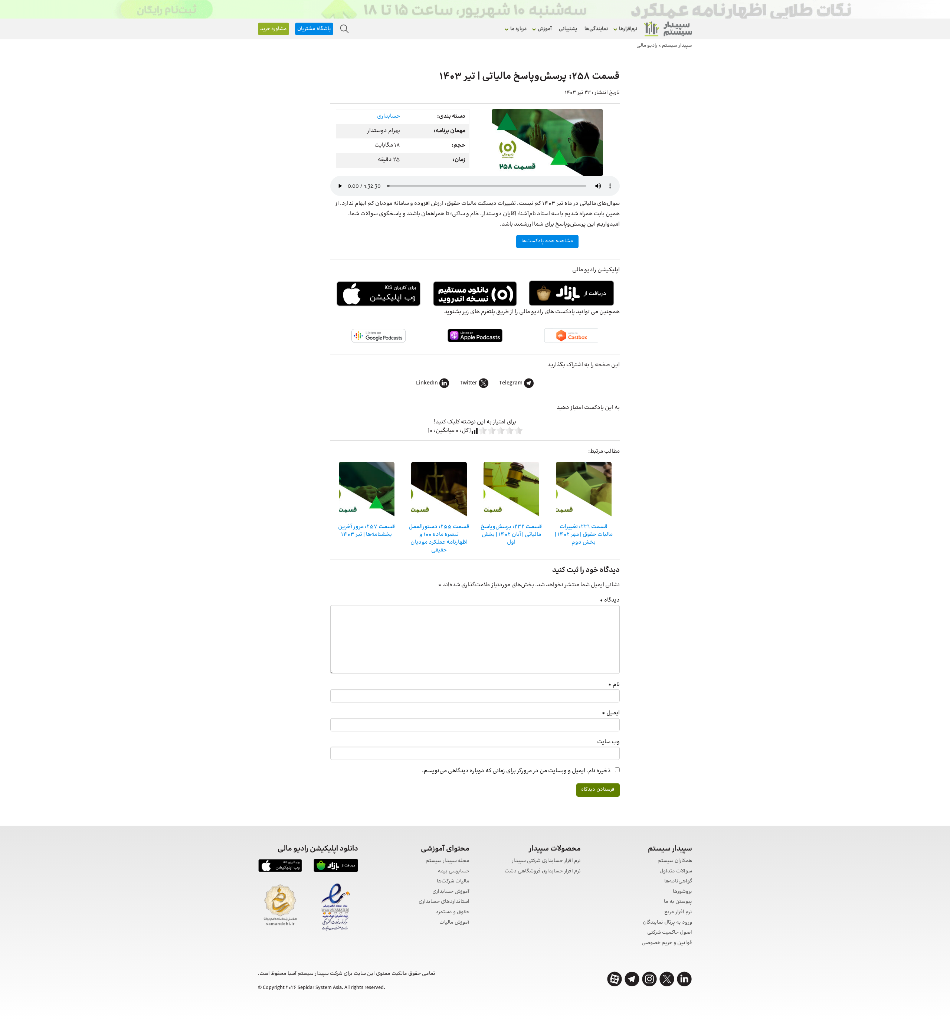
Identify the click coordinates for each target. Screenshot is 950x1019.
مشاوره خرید (273, 29)
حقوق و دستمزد (452, 912)
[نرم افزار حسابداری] (668, 29)
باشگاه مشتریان (314, 29)
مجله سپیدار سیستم (447, 861)
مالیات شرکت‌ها (453, 881)
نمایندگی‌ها (596, 29)
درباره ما (518, 29)
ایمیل (611, 713)
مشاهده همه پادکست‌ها (547, 241)
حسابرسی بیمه (453, 871)
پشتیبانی (568, 29)
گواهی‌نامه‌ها (678, 881)
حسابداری (388, 116)
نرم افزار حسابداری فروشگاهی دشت (543, 871)
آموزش (544, 29)
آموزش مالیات (454, 922)
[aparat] (614, 979)
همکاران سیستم (675, 861)
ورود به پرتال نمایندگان (667, 922)
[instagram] (649, 979)
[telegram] (632, 979)
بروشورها (682, 891)
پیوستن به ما (678, 902)
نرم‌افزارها (628, 29)
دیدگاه (610, 600)
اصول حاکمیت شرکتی (669, 932)
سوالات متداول (675, 871)
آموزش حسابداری (450, 891)
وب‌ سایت (608, 742)
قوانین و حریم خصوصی (667, 943)
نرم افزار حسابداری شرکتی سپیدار (546, 861)
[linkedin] (684, 979)
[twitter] (667, 979)
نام (614, 684)
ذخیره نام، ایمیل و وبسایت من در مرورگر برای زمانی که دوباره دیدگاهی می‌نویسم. (516, 771)
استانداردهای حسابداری (444, 902)
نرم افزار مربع (678, 912)
